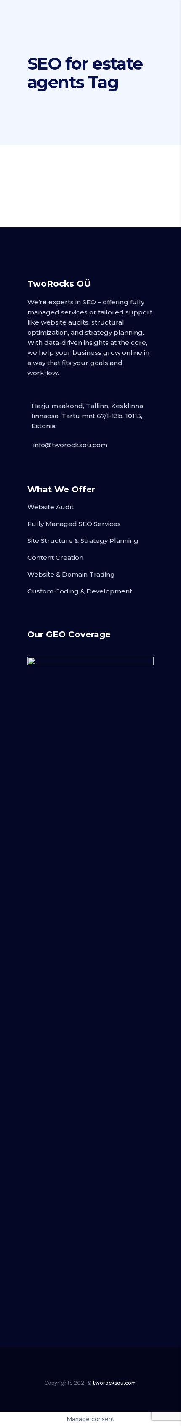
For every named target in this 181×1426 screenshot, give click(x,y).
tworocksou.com (115, 1383)
